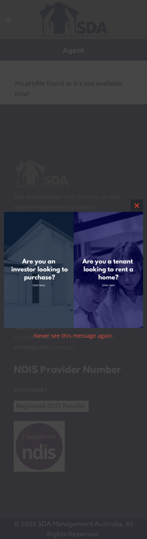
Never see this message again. (74, 335)
